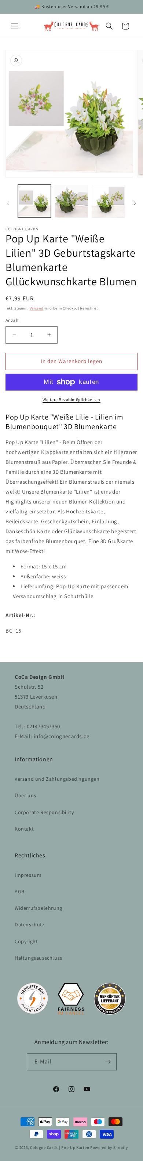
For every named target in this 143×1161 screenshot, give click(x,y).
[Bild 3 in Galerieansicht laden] (108, 201)
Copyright (26, 941)
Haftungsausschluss (38, 958)
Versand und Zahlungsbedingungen (57, 779)
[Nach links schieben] (8, 203)
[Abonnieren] (108, 1061)
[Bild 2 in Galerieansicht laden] (71, 201)
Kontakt (24, 828)
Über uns (25, 795)
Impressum (28, 875)
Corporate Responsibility (44, 812)
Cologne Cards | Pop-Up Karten (59, 1147)
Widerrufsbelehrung (38, 908)
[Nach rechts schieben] (135, 203)
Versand (37, 308)
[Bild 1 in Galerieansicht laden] (34, 201)
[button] (15, 26)
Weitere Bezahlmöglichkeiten (71, 399)
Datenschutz (30, 924)
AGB (20, 891)
